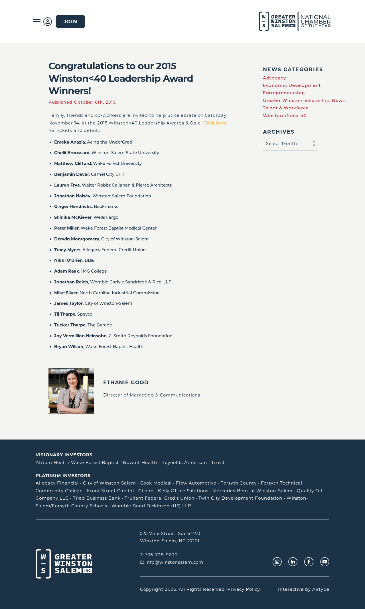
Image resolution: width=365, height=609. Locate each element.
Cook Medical (156, 483)
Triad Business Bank (97, 498)
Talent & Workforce (286, 108)
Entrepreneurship (284, 92)
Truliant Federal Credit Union (159, 498)
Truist (218, 462)
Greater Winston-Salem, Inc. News (304, 100)
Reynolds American (184, 462)
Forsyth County (238, 483)
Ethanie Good (126, 382)
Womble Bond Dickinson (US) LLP (151, 505)
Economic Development (292, 85)
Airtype (320, 589)
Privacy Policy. (244, 589)
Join (70, 21)
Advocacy (274, 78)
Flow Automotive (196, 483)
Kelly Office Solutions (183, 490)
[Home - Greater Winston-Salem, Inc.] (291, 21)
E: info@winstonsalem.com (172, 562)
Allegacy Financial (57, 483)
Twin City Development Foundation (240, 498)
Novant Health (140, 462)
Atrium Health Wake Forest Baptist (77, 462)
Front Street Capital (110, 490)
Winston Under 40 (285, 115)
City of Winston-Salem (109, 483)
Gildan (146, 490)
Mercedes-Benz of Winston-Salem (252, 490)
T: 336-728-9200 (159, 554)
